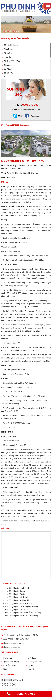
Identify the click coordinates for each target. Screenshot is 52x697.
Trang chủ (6, 658)
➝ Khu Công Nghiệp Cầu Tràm (15, 609)
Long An (6, 57)
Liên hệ (30, 669)
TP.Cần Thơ (7, 73)
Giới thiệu (31, 658)
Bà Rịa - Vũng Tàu (10, 61)
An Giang (6, 69)
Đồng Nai (6, 53)
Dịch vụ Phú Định (34, 661)
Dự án (29, 665)
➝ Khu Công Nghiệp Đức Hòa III (15, 597)
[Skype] (14, 684)
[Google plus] (9, 684)
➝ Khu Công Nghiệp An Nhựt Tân (16, 600)
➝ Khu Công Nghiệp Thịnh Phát (16, 588)
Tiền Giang (7, 65)
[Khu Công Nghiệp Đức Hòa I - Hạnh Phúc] (26, 143)
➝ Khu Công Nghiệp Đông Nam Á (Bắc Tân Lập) (22, 613)
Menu (47, 6)
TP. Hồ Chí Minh (9, 45)
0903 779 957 (26, 694)
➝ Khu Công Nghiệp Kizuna (14, 591)
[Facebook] (4, 684)
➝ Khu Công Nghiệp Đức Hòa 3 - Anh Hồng (20, 616)
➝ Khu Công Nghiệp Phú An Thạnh (17, 603)
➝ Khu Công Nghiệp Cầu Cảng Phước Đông (20, 606)
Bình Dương (7, 49)
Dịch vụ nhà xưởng (10, 661)
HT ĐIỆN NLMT (8, 665)
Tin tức (5, 669)
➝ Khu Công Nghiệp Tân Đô (14, 594)
